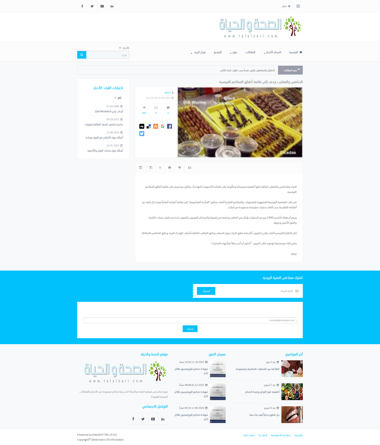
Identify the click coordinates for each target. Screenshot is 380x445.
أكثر (119, 97)
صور (235, 52)
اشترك (206, 291)
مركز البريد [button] (199, 52)
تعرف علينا (249, 435)
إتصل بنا (262, 435)
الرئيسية (294, 52)
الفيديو (218, 52)
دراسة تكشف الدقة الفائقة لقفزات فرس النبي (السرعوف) (104, 125)
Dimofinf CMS (100, 434)
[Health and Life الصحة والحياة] (261, 27)
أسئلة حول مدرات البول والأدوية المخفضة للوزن (105, 151)
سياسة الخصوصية (280, 435)
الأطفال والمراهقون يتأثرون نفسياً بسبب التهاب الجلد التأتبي (247, 70)
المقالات (250, 52)
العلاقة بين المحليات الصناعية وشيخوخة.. (257, 368)
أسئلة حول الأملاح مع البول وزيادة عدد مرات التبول (104, 138)
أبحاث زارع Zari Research (109, 111)
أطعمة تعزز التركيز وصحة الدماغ (262, 391)
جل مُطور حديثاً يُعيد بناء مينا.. (263, 414)
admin (168, 92)
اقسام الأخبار (273, 52)
